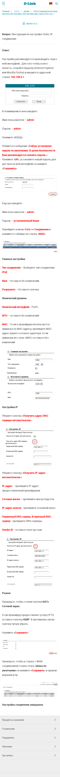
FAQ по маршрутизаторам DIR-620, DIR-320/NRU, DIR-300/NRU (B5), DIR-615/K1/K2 (29, 12)
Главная (6, 11)
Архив (26, 11)
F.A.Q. (16, 11)
